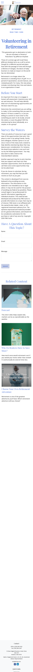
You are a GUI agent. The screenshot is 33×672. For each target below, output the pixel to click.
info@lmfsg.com (16, 661)
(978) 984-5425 (18, 646)
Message (4, 251)
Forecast (6, 310)
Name (3, 231)
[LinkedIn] (18, 664)
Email (3, 241)
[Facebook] (15, 664)
